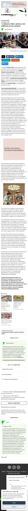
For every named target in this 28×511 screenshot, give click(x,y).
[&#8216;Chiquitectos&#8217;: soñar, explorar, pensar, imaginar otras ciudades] (18, 298)
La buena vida (5, 332)
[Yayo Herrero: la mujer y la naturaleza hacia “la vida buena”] (6, 316)
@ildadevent (20, 357)
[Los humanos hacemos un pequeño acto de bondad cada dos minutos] (6, 298)
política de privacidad (20, 391)
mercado (16, 332)
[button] (9, 15)
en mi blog (18, 355)
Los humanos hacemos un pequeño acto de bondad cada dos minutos (5, 305)
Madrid (11, 332)
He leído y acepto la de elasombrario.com (13, 392)
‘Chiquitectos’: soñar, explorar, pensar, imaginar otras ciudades (18, 304)
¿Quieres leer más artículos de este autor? (14, 360)
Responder (4, 457)
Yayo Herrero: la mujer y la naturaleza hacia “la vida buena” (6, 321)
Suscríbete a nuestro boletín (16, 477)
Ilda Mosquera (8, 29)
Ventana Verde (5, 20)
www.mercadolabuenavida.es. (10, 288)
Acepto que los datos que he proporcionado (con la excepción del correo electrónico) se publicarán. (13, 397)
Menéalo (16, 60)
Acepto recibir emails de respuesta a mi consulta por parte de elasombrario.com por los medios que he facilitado (18, 487)
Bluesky (6, 63)
